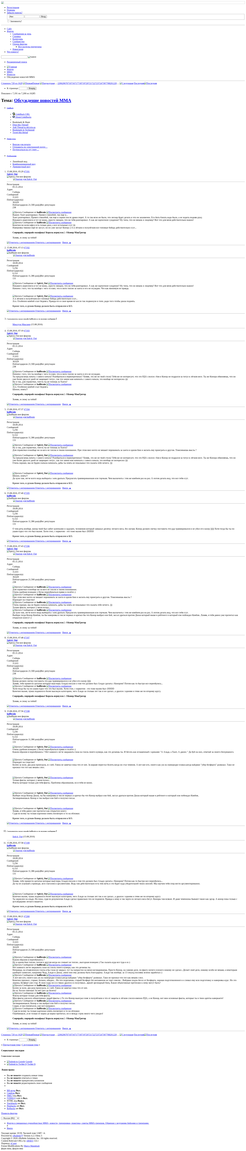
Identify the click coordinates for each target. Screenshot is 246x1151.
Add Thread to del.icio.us (24, 127)
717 (76, 83)
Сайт (9, 29)
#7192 (27, 247)
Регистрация (13, 7)
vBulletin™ (18, 1135)
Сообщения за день (22, 34)
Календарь (18, 39)
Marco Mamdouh (32, 1146)
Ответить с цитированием (48, 242)
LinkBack (10, 108)
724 (100, 83)
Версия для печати (22, 144)
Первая (35, 83)
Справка (17, 36)
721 (90, 83)
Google (29, 1061)
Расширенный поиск (17, 62)
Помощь (11, 10)
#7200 (27, 916)
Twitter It (31, 1064)
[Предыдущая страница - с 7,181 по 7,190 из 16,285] (47, 83)
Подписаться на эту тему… (26, 149)
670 (66, 83)
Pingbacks (11, 1106)
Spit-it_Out (17, 836)
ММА (10, 72)
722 (93, 83)
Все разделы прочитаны (30, 46)
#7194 (27, 409)
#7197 (27, 637)
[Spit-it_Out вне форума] (25, 179)
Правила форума (9, 1113)
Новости (11, 74)
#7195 (27, 493)
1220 (114, 83)
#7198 (27, 711)
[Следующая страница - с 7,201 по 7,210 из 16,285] (126, 83)
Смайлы (11, 1093)
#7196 (27, 546)
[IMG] (10, 1095)
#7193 (27, 330)
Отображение (12, 156)
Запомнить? (16, 21)
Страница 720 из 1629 (11, 83)
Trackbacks (12, 1103)
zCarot (14, 1143)
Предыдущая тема (11, 1045)
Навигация (18, 49)
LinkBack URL (22, 114)
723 (97, 83)
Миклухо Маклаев (21, 324)
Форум (10, 31)
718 (79, 83)
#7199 (27, 843)
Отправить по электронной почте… (30, 147)
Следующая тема (30, 1045)
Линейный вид (20, 161)
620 (62, 83)
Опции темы (11, 139)
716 (73, 83)
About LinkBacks (23, 117)
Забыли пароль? (14, 12)
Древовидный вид (21, 166)
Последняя (139, 83)
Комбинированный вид (24, 164)
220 (59, 83)
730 (103, 83)
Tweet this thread (20, 132)
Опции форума (20, 44)
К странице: (13, 88)
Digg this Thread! (20, 125)
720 (86, 83)
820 (110, 83)
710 (69, 83)
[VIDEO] (11, 1098)
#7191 (27, 171)
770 (107, 83)
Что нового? (13, 52)
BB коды (11, 1090)
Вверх (66, 242)
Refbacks (11, 1108)
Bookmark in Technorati (23, 130)
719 (83, 83)
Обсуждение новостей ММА (42, 100)
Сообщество (18, 41)
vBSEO (29, 1141)
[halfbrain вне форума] (24, 255)
